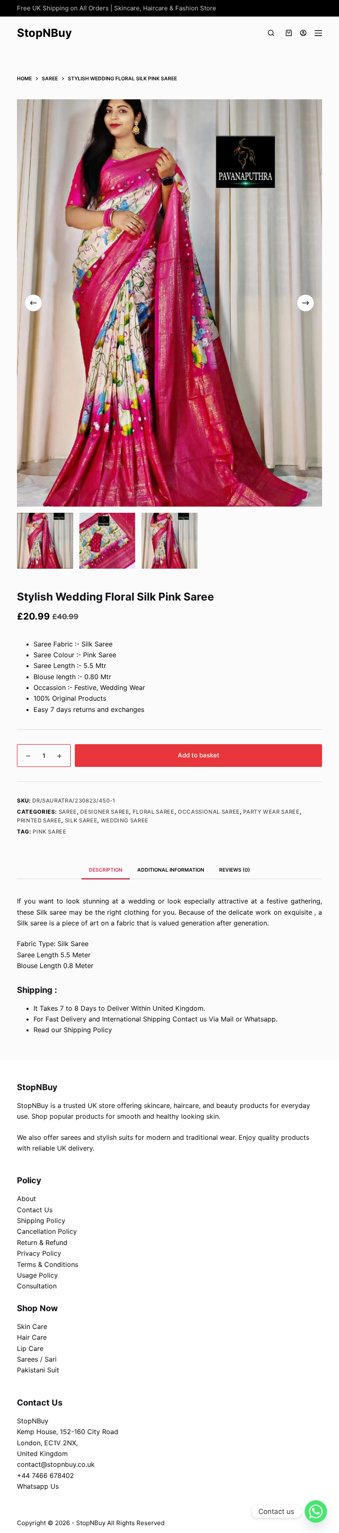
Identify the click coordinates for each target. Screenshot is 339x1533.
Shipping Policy (41, 1220)
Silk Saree (81, 820)
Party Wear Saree (271, 811)
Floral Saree (153, 811)
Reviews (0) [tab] (234, 870)
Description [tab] (105, 870)
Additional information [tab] (170, 870)
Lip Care (30, 1348)
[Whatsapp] (316, 1511)
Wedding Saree (124, 820)
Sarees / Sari (37, 1359)
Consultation (37, 1286)
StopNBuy (44, 33)
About (26, 1198)
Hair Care (32, 1337)
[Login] (303, 33)
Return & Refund (42, 1242)
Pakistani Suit (38, 1370)
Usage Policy (37, 1275)
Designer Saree (104, 811)
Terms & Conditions (47, 1264)
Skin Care (32, 1326)
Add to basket (199, 755)
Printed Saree (39, 820)
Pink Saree (50, 831)
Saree (68, 811)
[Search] (271, 33)
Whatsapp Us (38, 1486)
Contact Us (35, 1210)
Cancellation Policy (47, 1231)
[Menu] (318, 33)
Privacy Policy (39, 1253)
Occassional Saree (209, 811)
